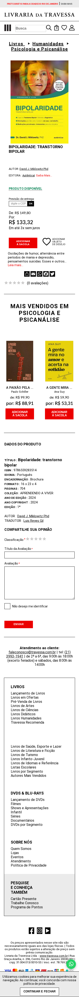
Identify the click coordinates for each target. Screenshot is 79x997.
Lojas (15, 853)
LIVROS (17, 686)
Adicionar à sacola (23, 243)
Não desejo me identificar (30, 606)
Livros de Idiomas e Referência (34, 763)
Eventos (17, 857)
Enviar (19, 624)
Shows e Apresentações (29, 808)
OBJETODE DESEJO (58, 243)
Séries (15, 816)
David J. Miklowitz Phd (34, 169)
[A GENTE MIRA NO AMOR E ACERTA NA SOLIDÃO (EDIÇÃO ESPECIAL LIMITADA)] (59, 358)
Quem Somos (21, 849)
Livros (17, 43)
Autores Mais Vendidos (28, 776)
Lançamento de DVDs (28, 800)
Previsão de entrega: (21, 198)
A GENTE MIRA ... (59, 388)
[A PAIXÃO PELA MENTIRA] (19, 358)
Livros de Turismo (24, 755)
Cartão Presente (23, 899)
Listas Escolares (23, 767)
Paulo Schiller (19, 391)
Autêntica (28, 175)
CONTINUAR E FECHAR (39, 991)
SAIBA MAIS (66, 4)
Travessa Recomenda (27, 722)
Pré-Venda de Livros (26, 702)
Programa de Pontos (27, 907)
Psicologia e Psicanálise (39, 49)
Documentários (22, 820)
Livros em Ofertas (25, 697)
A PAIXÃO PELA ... (19, 388)
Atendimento (21, 861)
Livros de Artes (22, 706)
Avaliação (11, 563)
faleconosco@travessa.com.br (32, 652)
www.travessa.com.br (54, 955)
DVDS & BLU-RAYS (27, 793)
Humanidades (48, 43)
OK (31, 203)
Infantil (16, 812)
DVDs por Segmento (27, 825)
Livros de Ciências (24, 710)
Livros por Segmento (27, 771)
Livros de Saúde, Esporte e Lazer (36, 746)
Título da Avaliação (18, 548)
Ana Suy (59, 391)
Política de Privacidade (29, 865)
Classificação (13, 540)
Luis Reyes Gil (33, 521)
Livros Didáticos (23, 714)
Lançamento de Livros (28, 693)
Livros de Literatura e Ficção (33, 751)
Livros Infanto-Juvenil (27, 759)
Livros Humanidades (26, 718)
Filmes (16, 804)
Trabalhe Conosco (25, 903)
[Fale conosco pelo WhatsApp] (71, 964)
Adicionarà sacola (20, 414)
